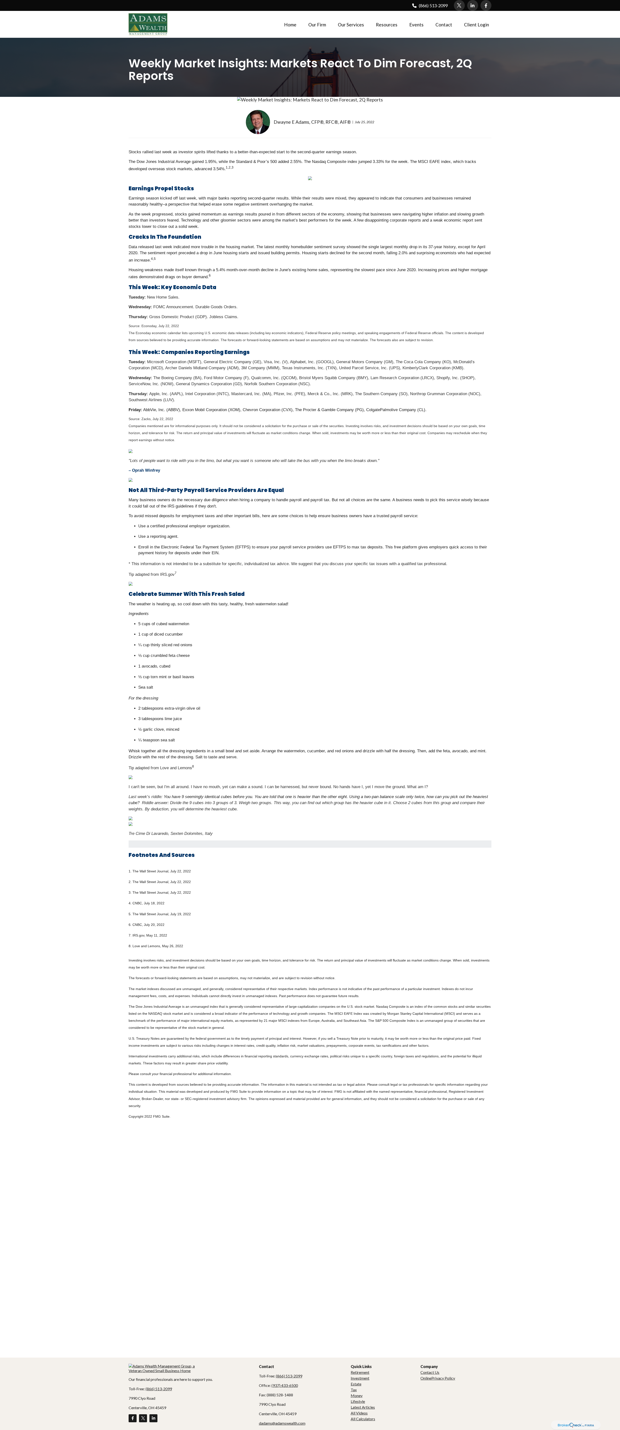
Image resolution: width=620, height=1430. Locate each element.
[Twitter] (459, 5)
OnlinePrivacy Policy (437, 1378)
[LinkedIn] (472, 5)
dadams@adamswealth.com (282, 1423)
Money (357, 1395)
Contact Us (429, 1372)
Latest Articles (363, 1407)
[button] (290, 24)
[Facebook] (485, 5)
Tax (354, 1389)
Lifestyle (358, 1401)
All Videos (359, 1413)
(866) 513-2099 (433, 5)
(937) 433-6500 (284, 1385)
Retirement (360, 1372)
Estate (356, 1384)
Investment (360, 1378)
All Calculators (363, 1418)
